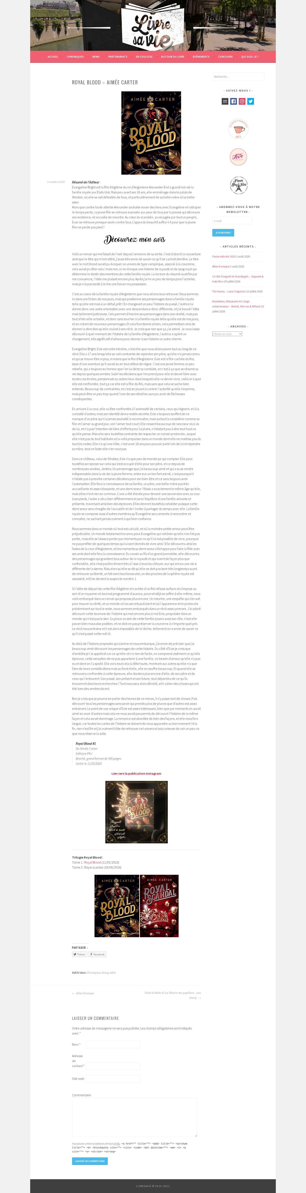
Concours (225, 56)
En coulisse (144, 56)
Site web (78, 1078)
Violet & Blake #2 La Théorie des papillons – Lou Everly (172, 995)
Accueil (53, 56)
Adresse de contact (78, 1061)
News (96, 56)
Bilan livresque (85, 993)
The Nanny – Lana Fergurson (229, 291)
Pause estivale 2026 (223, 256)
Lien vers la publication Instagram (136, 773)
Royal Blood (93, 862)
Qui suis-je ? (250, 56)
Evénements (201, 56)
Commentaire (78, 1095)
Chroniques (75, 56)
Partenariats (117, 56)
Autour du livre (172, 56)
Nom (76, 1044)
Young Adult (109, 972)
